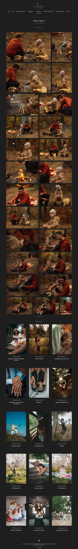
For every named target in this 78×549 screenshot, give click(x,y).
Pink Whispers (62, 488)
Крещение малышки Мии (62, 358)
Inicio (9, 11)
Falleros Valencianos (16, 530)
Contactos (39, 13)
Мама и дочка (39, 358)
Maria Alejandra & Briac (62, 530)
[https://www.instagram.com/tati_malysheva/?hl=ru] (39, 541)
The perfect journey (39, 530)
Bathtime (39, 402)
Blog (13, 11)
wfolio (40, 547)
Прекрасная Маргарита (61, 402)
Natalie (62, 446)
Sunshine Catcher (16, 446)
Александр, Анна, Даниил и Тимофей (16, 403)
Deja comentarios (38, 27)
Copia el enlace (40, 316)
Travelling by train (39, 446)
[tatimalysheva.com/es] (39, 5)
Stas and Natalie (39, 488)
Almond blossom (16, 488)
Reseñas (68, 11)
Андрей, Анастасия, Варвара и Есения (16, 359)
